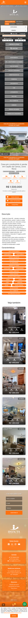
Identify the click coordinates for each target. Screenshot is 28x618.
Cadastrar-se (14, 512)
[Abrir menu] (25, 2)
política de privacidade (9, 612)
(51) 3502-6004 (22, 6)
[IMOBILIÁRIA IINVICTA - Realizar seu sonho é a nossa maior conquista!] (14, 13)
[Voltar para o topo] (3, 604)
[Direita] (26, 141)
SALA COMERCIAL (14, 100)
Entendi (14, 615)
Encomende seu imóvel (14, 586)
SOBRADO (14, 105)
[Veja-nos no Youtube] (19, 544)
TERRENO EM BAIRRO (14, 109)
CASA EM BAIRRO (14, 66)
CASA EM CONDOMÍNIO (14, 70)
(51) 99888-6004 (8, 6)
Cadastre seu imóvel (14, 584)
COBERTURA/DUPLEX (14, 74)
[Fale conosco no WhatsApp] (12, 544)
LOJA (14, 87)
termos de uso (18, 612)
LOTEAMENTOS (14, 92)
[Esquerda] (1, 141)
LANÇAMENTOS (14, 83)
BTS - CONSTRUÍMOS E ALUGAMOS (14, 62)
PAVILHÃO (14, 96)
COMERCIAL (14, 79)
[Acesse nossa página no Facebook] (9, 544)
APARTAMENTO (14, 57)
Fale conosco (14, 588)
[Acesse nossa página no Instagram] (15, 544)
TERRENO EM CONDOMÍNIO (14, 113)
